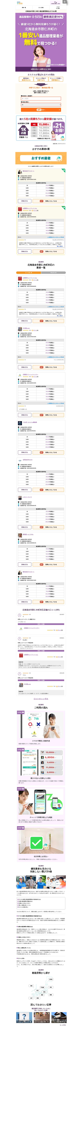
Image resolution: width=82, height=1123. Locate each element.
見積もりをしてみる (48, 201)
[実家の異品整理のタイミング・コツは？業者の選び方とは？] (59, 1017)
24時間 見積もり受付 (55, 3)
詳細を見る (24, 201)
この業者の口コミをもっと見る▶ (55, 237)
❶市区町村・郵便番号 (26, 96)
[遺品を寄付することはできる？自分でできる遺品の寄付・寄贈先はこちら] (42, 1017)
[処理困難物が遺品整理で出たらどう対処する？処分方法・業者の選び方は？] (24, 1017)
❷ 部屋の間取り (25, 102)
